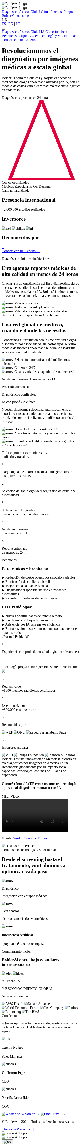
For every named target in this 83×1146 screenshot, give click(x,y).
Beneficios (9, 36)
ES (4, 24)
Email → (59, 1114)
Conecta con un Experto (19, 40)
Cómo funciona (52, 12)
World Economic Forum (30, 838)
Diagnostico (10, 12)
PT (18, 24)
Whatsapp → (30, 1114)
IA (43, 32)
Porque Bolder (28, 36)
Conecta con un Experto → (21, 251)
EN (10, 24)
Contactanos (20, 16)
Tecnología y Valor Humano (58, 36)
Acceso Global (29, 12)
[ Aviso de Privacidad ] (18, 1129)
